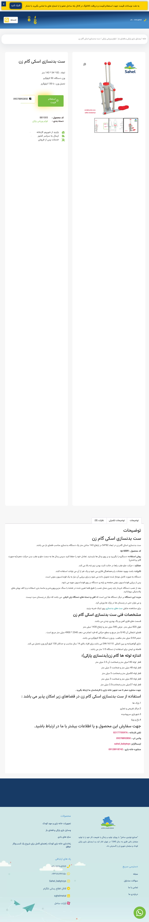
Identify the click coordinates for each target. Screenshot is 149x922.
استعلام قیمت (52, 100)
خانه (144, 38)
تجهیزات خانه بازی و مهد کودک (56, 823)
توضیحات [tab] (134, 520)
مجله (135, 874)
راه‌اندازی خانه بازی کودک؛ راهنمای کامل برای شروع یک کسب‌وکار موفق (42, 845)
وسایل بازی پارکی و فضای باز (129, 38)
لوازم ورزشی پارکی (109, 38)
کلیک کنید (15, 5)
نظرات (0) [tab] (99, 520)
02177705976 (120, 733)
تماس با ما (133, 887)
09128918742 (116, 749)
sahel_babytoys (122, 744)
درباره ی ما (133, 894)
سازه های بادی (64, 837)
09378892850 (20, 99)
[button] (84, 64)
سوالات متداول (131, 881)
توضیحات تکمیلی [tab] (117, 520)
